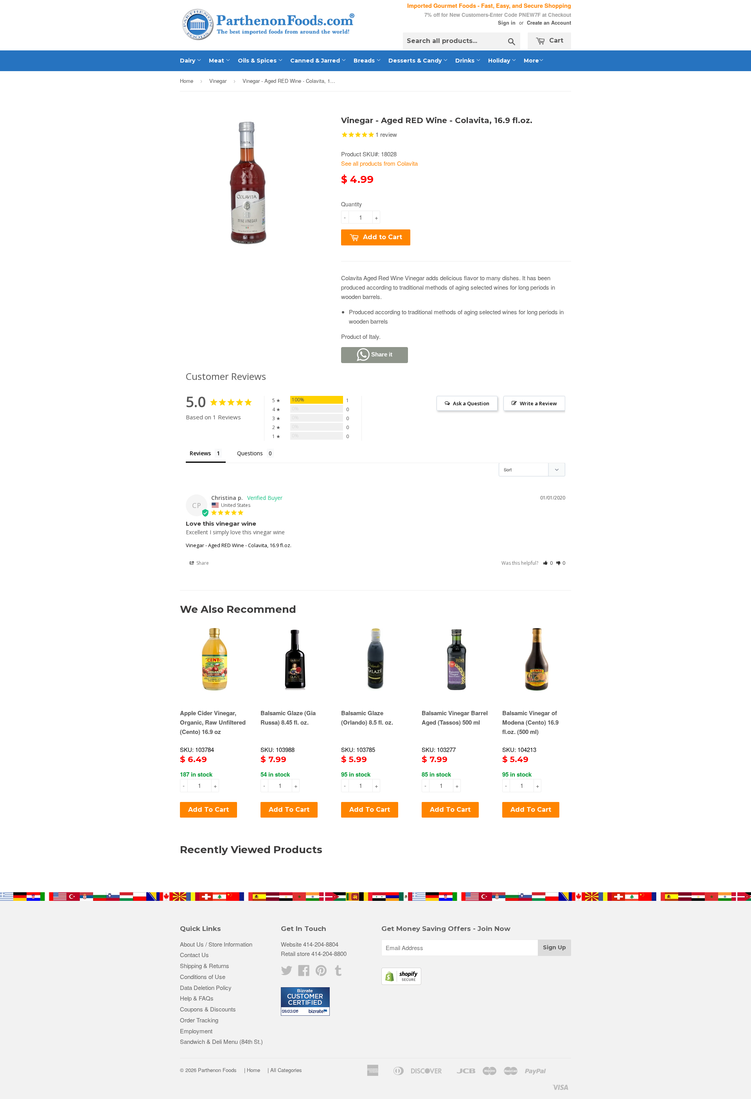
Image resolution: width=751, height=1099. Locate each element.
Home (186, 80)
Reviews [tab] (200, 453)
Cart (555, 40)
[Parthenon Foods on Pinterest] (321, 972)
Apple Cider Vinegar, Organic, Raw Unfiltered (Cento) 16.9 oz (213, 722)
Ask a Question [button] (471, 403)
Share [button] (202, 563)
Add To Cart (208, 809)
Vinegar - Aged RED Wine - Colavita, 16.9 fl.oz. (238, 545)
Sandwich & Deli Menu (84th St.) (221, 1041)
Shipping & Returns (204, 965)
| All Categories (285, 1070)
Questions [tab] (250, 453)
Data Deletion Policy (206, 987)
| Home (252, 1070)
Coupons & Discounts (208, 1009)
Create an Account (549, 22)
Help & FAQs (197, 998)
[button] (547, 563)
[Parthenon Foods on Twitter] (287, 972)
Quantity (351, 204)
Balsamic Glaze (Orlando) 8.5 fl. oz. (367, 718)
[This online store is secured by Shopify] (401, 982)
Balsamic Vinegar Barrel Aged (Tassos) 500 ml (455, 718)
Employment (196, 1031)
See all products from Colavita (379, 163)
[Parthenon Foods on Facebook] (304, 972)
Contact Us (194, 954)
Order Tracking (199, 1020)
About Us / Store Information (216, 944)
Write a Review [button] (538, 403)
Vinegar (217, 80)
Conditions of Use (202, 976)
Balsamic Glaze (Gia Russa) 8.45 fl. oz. (288, 718)
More (531, 60)
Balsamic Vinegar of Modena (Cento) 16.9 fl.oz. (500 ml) (530, 722)
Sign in (507, 22)
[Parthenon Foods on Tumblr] (338, 972)
